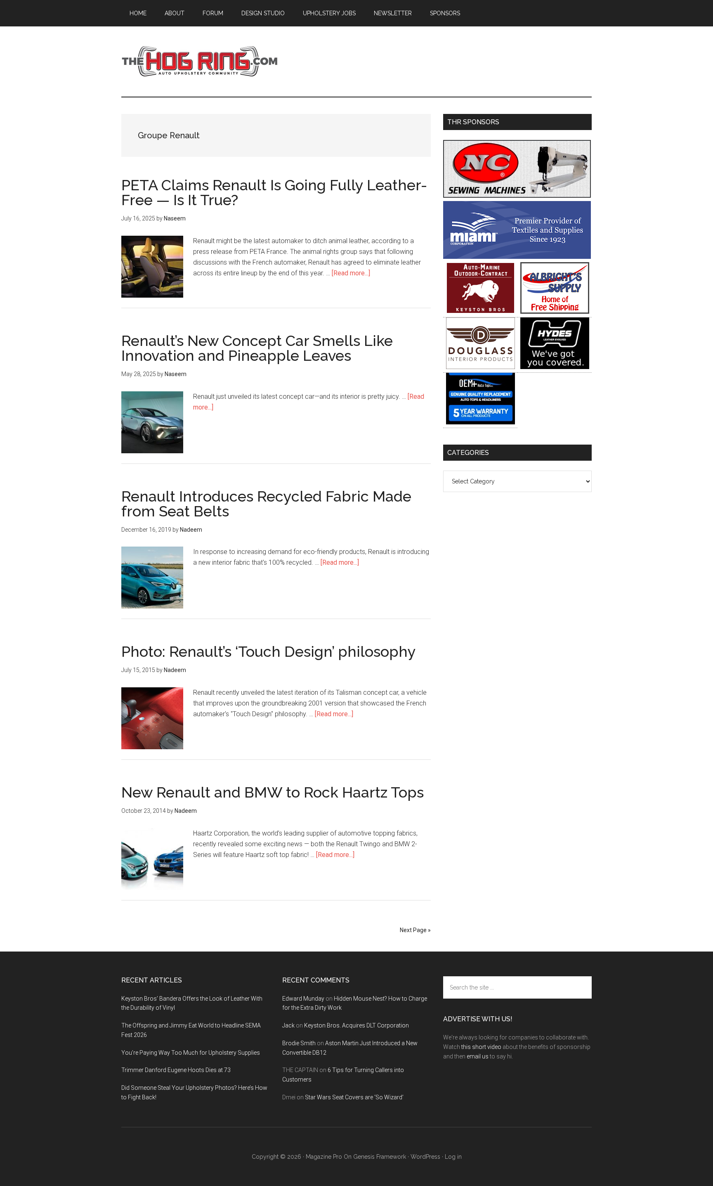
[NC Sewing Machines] (517, 195)
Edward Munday (303, 998)
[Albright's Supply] (554, 311)
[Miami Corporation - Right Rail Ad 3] (517, 256)
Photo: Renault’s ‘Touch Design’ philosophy (268, 651)
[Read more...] (351, 273)
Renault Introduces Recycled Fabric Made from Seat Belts (266, 504)
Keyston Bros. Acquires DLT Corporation (356, 1025)
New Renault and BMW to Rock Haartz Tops (272, 792)
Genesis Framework (379, 1156)
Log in (453, 1156)
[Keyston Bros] (480, 311)
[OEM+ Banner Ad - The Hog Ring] (480, 422)
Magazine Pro (324, 1156)
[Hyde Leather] (554, 367)
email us (478, 1056)
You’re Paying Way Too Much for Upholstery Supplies (190, 1052)
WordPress (425, 1156)
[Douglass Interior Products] (480, 367)
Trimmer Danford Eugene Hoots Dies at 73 (176, 1070)
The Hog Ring (199, 61)
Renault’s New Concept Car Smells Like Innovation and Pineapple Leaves (257, 348)
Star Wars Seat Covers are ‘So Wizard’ (354, 1097)
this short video (481, 1047)
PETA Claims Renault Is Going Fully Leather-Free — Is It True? (274, 192)
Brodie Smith (299, 1043)
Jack (288, 1025)
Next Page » (415, 930)
